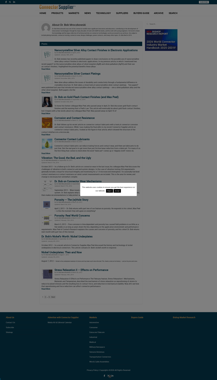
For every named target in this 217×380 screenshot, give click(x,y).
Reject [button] (109, 191)
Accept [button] (117, 191)
